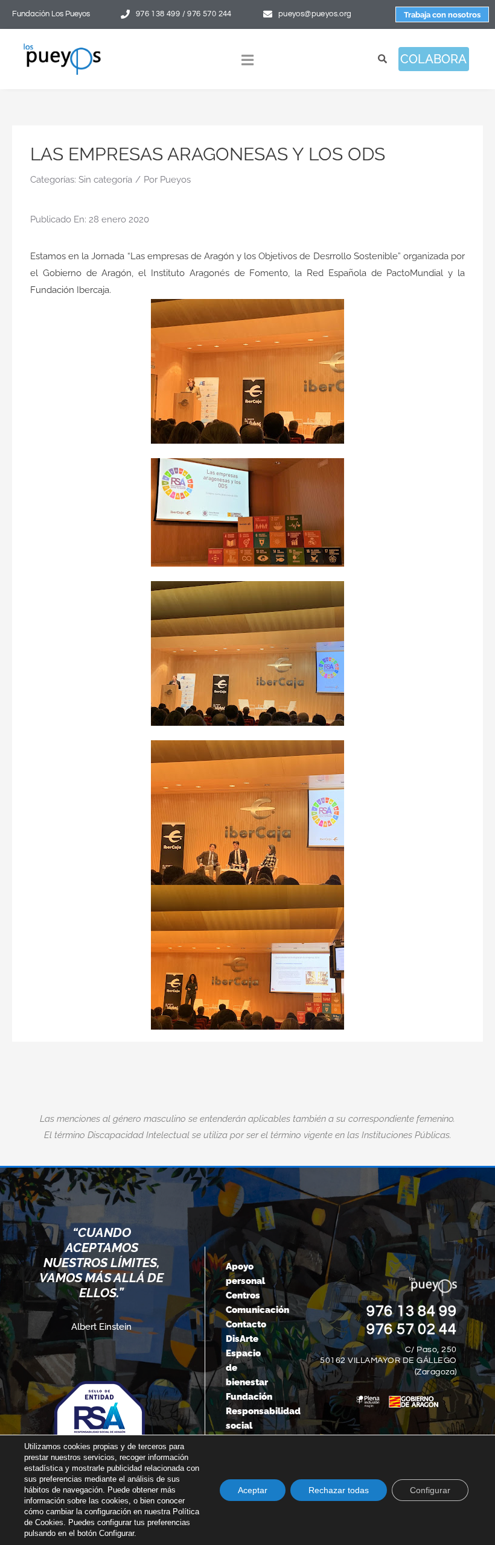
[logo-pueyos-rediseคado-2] (62, 47)
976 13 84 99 (411, 1311)
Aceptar (252, 1490)
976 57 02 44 (411, 1329)
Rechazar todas (338, 1490)
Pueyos (175, 179)
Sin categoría (105, 179)
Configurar (430, 1490)
